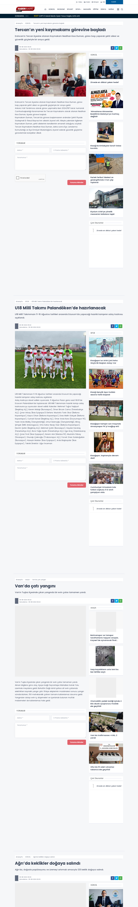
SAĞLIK (111, 9)
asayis (27, 580)
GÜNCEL (52, 9)
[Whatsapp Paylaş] (120, 48)
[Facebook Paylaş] (112, 48)
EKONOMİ (61, 9)
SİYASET (70, 9)
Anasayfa (19, 23)
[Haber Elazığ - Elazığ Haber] (25, 9)
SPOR (78, 9)
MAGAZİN (87, 9)
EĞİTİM (95, 9)
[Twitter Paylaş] (116, 48)
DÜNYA (103, 9)
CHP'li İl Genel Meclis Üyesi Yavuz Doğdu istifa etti (57, 16)
